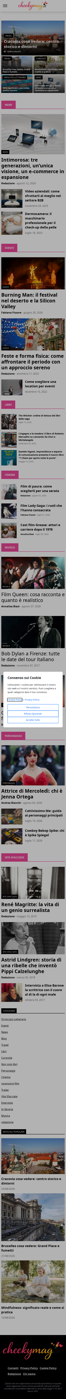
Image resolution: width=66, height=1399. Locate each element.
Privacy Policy (32, 699)
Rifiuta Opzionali (33, 713)
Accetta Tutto (33, 719)
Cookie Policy (15, 699)
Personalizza (33, 707)
